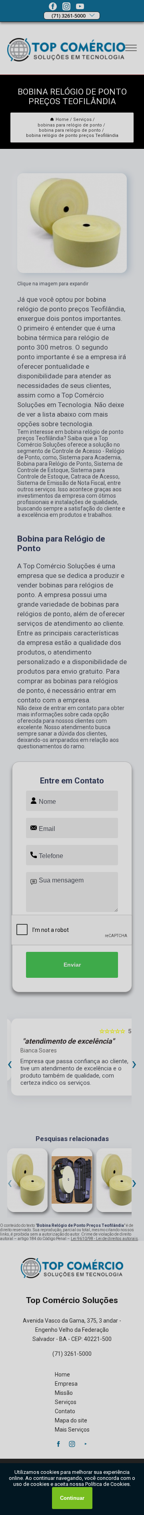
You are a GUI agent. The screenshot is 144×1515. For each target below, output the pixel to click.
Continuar (72, 1498)
